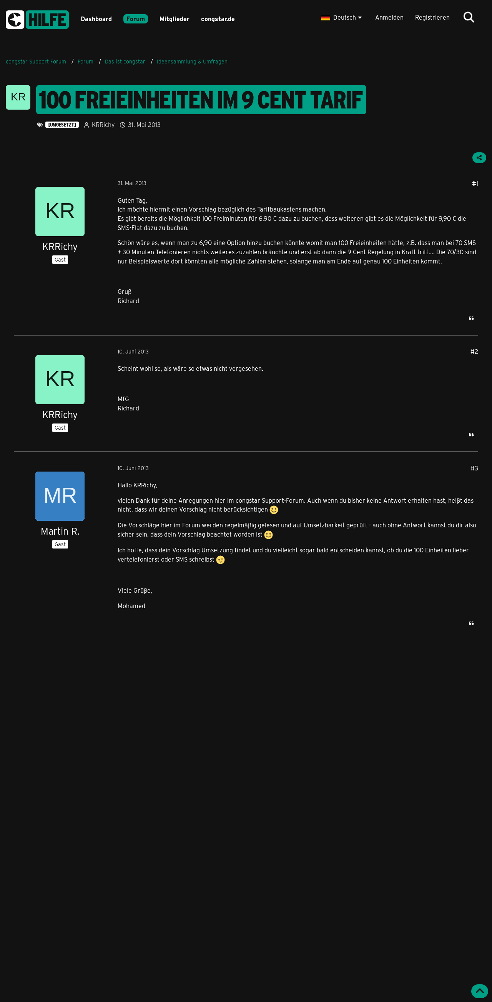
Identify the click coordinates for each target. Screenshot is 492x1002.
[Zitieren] (471, 318)
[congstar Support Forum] (37, 18)
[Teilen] (479, 157)
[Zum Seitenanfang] (479, 991)
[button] (342, 17)
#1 (475, 183)
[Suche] (468, 17)
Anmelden (389, 17)
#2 (474, 351)
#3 (474, 468)
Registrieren (432, 17)
